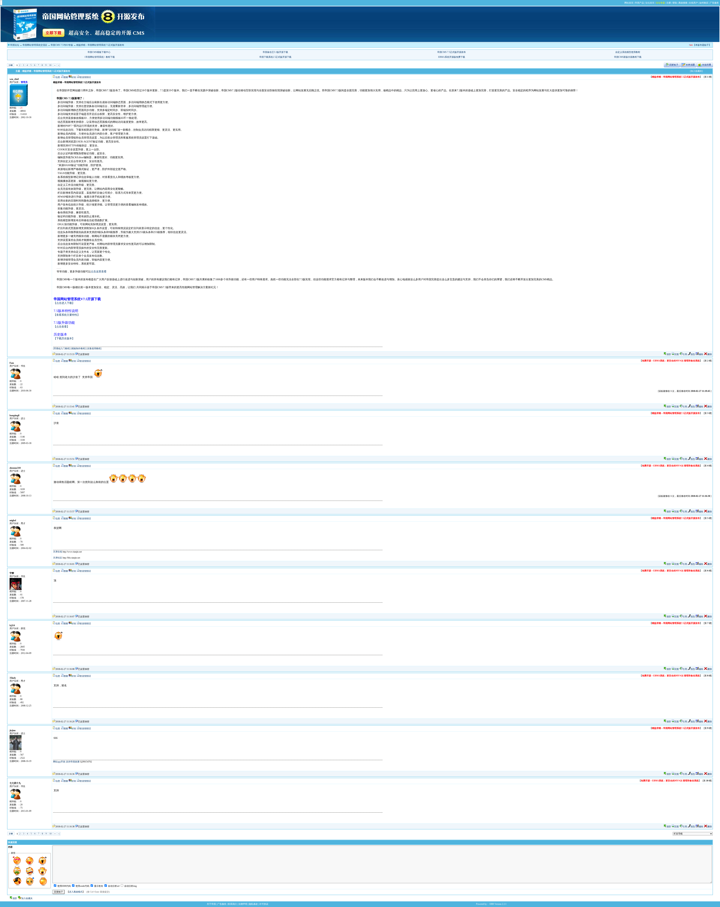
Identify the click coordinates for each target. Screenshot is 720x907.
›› (55, 65)
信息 (58, 77)
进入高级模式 (75, 892)
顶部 (668, 354)
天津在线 (57, 551)
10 (50, 65)
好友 (74, 77)
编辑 (701, 354)
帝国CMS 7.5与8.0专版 (62, 45)
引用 (684, 354)
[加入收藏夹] (696, 71)
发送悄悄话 (85, 77)
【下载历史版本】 (64, 338)
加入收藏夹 (27, 898)
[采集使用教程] (93, 348)
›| (58, 65)
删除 (709, 354)
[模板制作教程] (78, 348)
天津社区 (57, 557)
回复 (676, 354)
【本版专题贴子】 (702, 45)
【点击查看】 (61, 326)
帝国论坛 (14, 45)
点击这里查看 (98, 271)
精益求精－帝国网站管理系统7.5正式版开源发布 (100, 45)
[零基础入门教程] (61, 348)
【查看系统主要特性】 (67, 314)
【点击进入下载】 (64, 303)
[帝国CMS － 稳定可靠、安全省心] (78, 41)
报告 (693, 354)
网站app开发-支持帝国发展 (66, 761)
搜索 (66, 77)
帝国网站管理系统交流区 (34, 45)
